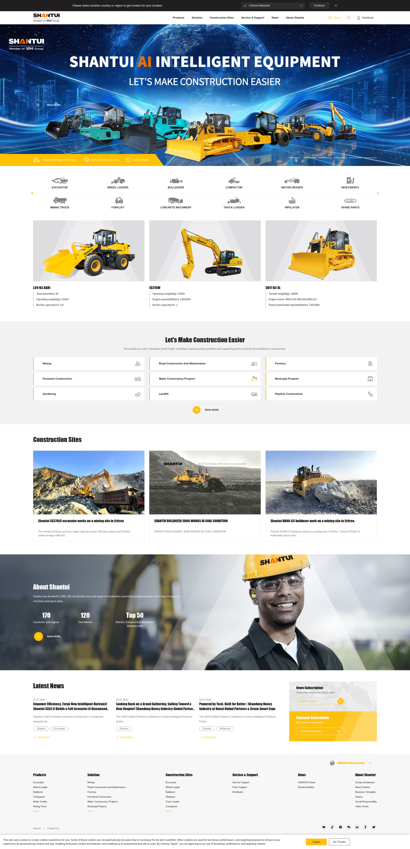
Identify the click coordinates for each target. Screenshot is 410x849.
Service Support (240, 782)
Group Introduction (365, 782)
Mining (90, 782)
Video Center (362, 806)
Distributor (237, 792)
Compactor (39, 796)
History (359, 796)
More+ (36, 811)
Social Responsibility (366, 801)
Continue (319, 5)
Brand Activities (306, 787)
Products (178, 17)
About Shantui (295, 17)
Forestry (91, 792)
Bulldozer (225, 728)
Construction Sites (222, 17)
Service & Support (252, 17)
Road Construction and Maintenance (106, 787)
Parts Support (239, 787)
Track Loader (172, 801)
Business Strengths (365, 792)
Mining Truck (40, 806)
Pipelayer (170, 796)
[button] (294, 157)
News (275, 17)
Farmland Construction (99, 796)
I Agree (316, 842)
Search (37, 828)
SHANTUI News (306, 782)
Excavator (59, 728)
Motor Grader (40, 801)
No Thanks (339, 842)
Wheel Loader (40, 787)
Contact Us (53, 828)
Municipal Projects (97, 806)
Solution (197, 17)
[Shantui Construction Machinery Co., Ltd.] (46, 17)
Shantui (41, 728)
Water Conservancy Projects (102, 801)
